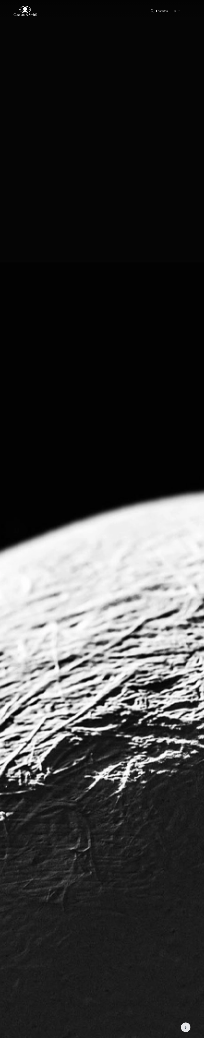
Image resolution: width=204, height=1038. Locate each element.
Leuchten (162, 11)
